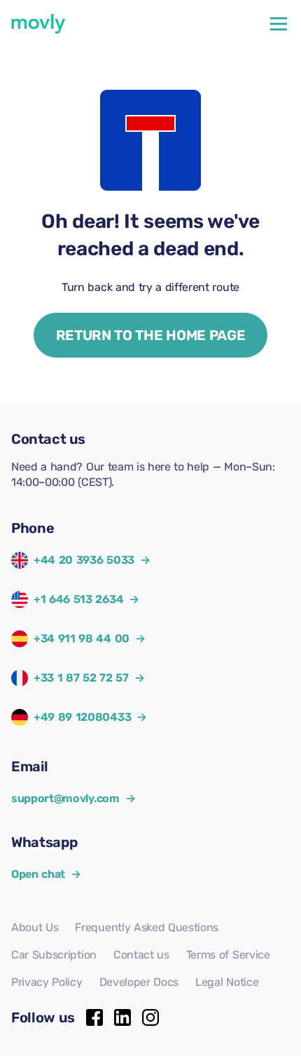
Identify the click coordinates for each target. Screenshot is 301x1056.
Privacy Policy (47, 982)
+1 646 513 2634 (78, 599)
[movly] (38, 24)
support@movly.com (73, 798)
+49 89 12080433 (82, 717)
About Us (34, 927)
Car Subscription (54, 954)
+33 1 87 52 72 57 (81, 677)
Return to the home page (151, 335)
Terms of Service (228, 954)
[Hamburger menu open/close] (278, 24)
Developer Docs (139, 982)
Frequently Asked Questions (146, 927)
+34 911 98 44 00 (82, 638)
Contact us (141, 954)
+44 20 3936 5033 (84, 560)
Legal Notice (226, 982)
